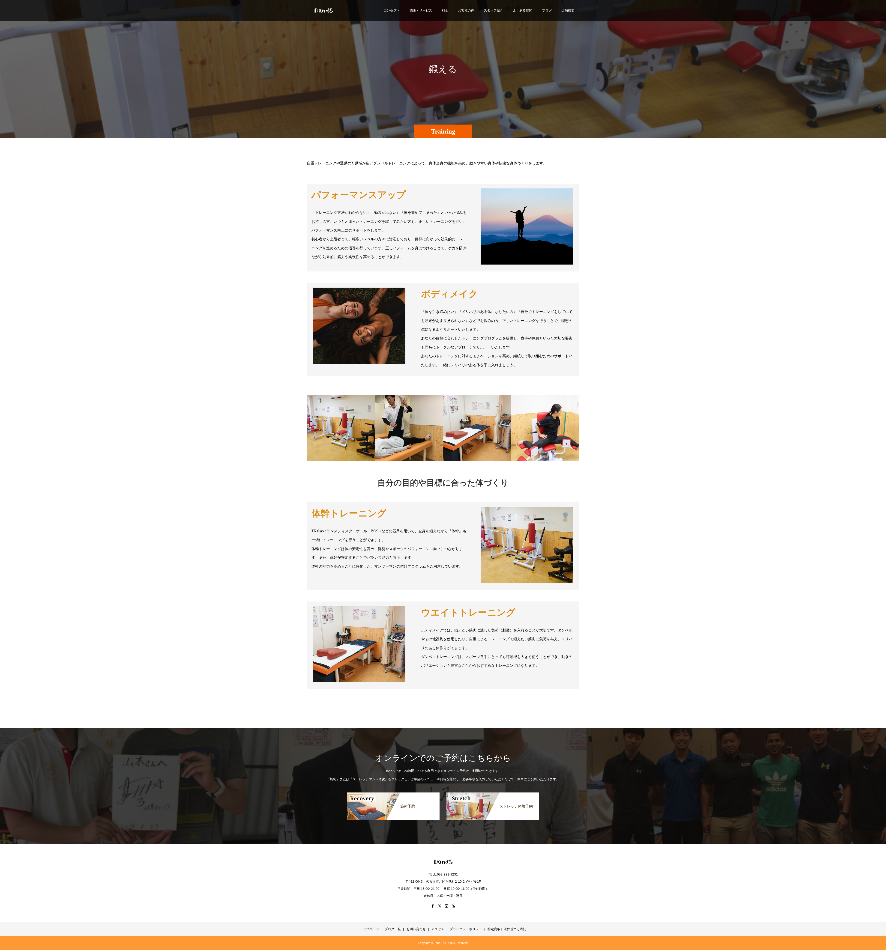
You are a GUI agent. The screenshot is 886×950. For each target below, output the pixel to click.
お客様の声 (466, 10)
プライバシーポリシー (466, 929)
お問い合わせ (416, 929)
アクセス (437, 929)
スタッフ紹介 (493, 10)
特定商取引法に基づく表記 (507, 929)
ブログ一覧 (393, 929)
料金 (445, 10)
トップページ (369, 929)
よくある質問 (522, 10)
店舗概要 (567, 10)
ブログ (547, 10)
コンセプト (392, 10)
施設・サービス (421, 10)
